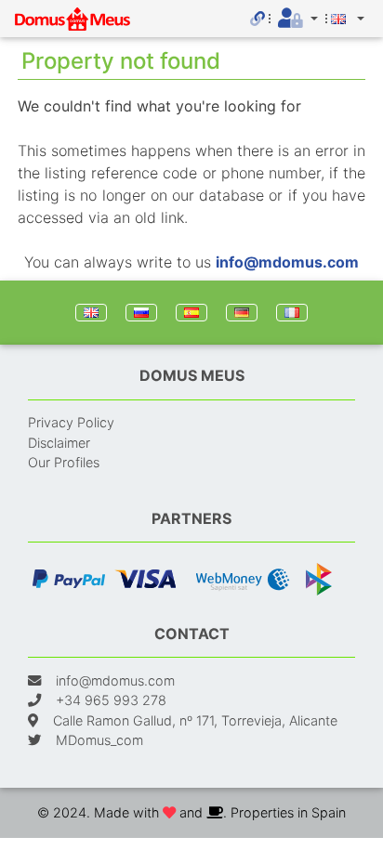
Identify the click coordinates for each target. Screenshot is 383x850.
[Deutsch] (242, 312)
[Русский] (141, 312)
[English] (91, 312)
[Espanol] (191, 312)
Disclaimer (59, 443)
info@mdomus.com (287, 262)
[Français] (292, 312)
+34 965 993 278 (111, 700)
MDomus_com (99, 740)
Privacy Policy (71, 422)
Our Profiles (63, 462)
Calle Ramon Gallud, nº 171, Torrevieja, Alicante (195, 720)
